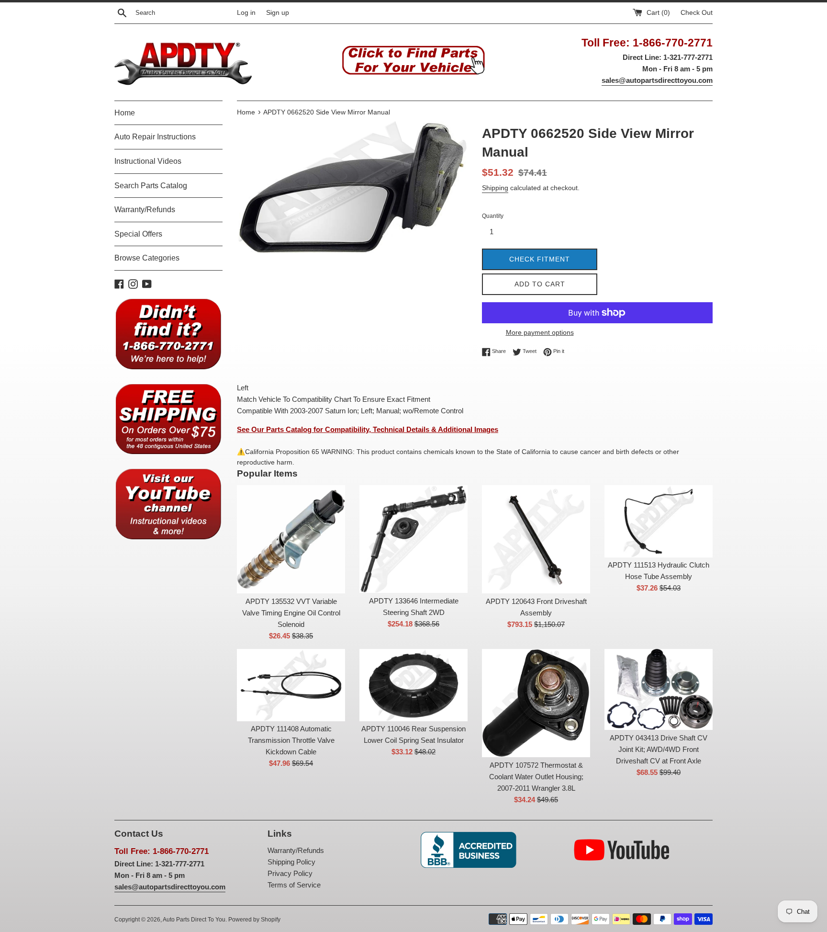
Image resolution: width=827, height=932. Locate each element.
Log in (246, 12)
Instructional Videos (147, 161)
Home (124, 113)
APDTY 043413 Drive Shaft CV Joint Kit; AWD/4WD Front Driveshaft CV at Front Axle (658, 749)
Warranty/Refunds (144, 209)
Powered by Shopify (254, 919)
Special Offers (138, 234)
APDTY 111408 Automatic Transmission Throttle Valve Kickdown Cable (291, 740)
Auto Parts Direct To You (194, 919)
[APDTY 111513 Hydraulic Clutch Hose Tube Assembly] (658, 521)
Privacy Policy (290, 873)
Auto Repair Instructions (155, 137)
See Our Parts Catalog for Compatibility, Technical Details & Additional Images (367, 429)
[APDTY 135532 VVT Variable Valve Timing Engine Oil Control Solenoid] (291, 539)
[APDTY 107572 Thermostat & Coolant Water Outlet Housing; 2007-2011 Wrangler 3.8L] (536, 703)
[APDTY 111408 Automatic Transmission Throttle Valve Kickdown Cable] (291, 685)
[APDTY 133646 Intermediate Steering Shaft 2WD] (413, 539)
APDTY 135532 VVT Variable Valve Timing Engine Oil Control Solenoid (291, 612)
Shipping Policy (291, 862)
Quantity (492, 216)
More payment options (540, 332)
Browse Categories (146, 258)
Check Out (697, 12)
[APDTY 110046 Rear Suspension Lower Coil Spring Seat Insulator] (413, 685)
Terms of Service (294, 885)
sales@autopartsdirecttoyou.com (657, 80)
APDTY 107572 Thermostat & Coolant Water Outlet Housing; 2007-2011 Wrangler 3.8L (536, 776)
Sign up (277, 12)
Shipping (495, 188)
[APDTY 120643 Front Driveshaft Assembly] (536, 539)
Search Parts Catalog (150, 186)
